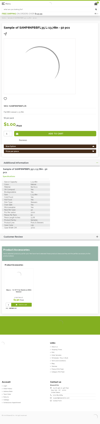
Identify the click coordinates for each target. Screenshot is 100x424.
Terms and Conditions (59, 361)
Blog (53, 363)
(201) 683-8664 (58, 395)
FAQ (53, 352)
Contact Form (57, 401)
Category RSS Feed (58, 372)
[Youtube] (95, 329)
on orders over (22, 14)
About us (55, 347)
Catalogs (6, 400)
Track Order (7, 394)
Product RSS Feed (58, 369)
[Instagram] (88, 329)
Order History (7, 388)
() (97, 14)
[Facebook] (80, 329)
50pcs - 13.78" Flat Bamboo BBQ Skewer (18, 291)
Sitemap (54, 366)
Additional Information (16, 163)
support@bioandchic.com (61, 398)
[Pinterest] (91, 329)
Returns (6, 397)
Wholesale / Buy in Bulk (60, 358)
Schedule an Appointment (12, 402)
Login (5, 386)
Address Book (8, 391)
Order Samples (56, 355)
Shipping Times (57, 349)
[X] (84, 329)
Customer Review (13, 236)
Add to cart (23, 305)
